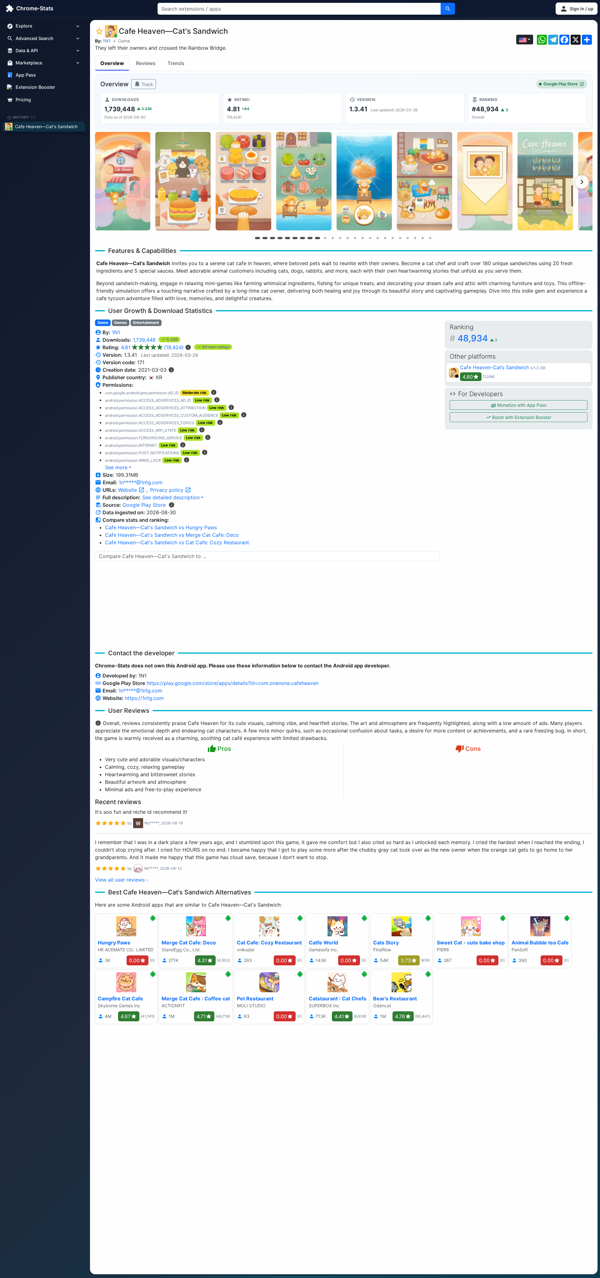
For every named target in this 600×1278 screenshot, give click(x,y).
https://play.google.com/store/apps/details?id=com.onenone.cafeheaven (232, 683)
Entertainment (146, 322)
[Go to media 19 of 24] (392, 238)
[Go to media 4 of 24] (280, 238)
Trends (176, 63)
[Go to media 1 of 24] (257, 238)
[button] (577, 9)
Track (146, 84)
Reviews (146, 63)
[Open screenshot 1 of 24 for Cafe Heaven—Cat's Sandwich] (122, 181)
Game (124, 40)
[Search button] (448, 9)
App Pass (26, 75)
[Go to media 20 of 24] (400, 238)
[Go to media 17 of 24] (377, 238)
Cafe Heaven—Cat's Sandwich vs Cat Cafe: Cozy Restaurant (177, 542)
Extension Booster (35, 87)
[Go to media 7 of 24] (302, 238)
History (24, 117)
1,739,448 (145, 340)
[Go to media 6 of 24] (295, 238)
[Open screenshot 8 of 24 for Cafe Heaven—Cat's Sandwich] (545, 181)
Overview (112, 63)
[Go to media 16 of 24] (370, 238)
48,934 (477, 338)
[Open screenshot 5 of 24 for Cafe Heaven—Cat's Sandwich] (364, 181)
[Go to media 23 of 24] (422, 238)
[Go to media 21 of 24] (407, 238)
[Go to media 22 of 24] (415, 238)
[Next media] (582, 182)
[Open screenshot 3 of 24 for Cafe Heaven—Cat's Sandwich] (243, 181)
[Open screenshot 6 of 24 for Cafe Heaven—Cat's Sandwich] (424, 181)
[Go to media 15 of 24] (362, 238)
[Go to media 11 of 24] (332, 238)
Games (120, 322)
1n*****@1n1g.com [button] (140, 482)
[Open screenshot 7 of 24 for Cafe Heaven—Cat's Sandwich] (484, 181)
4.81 (152, 347)
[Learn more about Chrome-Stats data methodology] (171, 505)
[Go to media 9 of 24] (317, 238)
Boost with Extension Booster (521, 417)
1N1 (107, 40)
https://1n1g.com (144, 698)
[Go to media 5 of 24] (287, 238)
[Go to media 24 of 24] (430, 238)
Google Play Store (560, 84)
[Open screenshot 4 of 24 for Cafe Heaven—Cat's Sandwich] (304, 181)
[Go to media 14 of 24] (355, 238)
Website (128, 490)
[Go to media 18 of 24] (385, 238)
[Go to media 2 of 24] (265, 238)
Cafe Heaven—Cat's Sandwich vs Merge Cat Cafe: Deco (172, 535)
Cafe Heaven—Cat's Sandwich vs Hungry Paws (161, 527)
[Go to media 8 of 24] (310, 238)
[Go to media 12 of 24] (340, 238)
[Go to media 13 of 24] (347, 238)
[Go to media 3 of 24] (272, 238)
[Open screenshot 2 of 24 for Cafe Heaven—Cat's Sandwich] (183, 181)
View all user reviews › (121, 880)
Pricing (23, 99)
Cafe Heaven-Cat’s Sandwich (494, 367)
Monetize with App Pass (521, 405)
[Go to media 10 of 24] (325, 238)
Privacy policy (167, 490)
